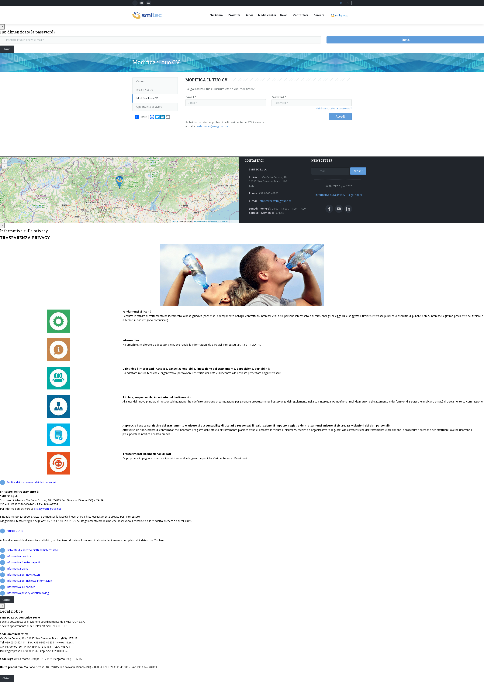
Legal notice (354, 195)
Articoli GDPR (15, 531)
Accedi (341, 116)
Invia (406, 40)
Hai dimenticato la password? (334, 108)
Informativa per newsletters (23, 574)
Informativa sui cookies (21, 587)
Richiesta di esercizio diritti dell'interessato (32, 550)
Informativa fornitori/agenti (23, 562)
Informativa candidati (20, 556)
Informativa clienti (18, 568)
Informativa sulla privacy (330, 195)
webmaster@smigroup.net (213, 126)
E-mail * (190, 97)
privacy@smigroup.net (47, 508)
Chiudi (7, 49)
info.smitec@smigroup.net (275, 201)
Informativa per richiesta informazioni (30, 580)
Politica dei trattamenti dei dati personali (31, 482)
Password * (278, 97)
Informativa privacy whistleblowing (28, 593)
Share (143, 117)
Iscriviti (358, 171)
